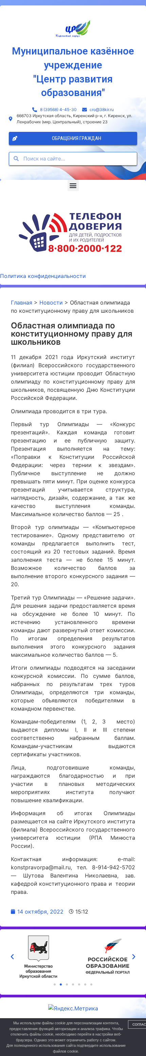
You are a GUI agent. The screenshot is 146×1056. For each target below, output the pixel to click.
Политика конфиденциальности (43, 276)
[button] (73, 185)
